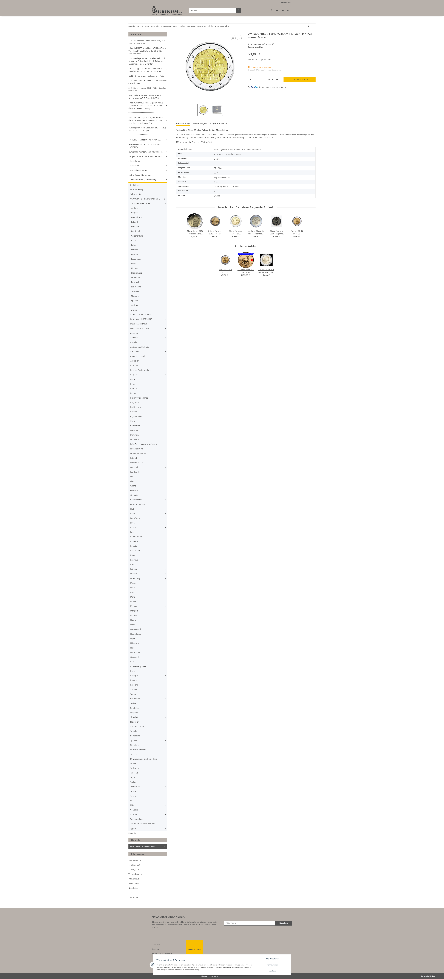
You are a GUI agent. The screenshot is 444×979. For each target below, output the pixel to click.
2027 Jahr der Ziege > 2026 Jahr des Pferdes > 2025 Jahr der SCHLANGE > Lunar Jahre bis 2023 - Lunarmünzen (145, 120)
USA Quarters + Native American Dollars (147, 199)
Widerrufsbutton (194, 949)
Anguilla (133, 342)
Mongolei (134, 611)
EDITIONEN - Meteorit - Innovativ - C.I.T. (145, 140)
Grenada (134, 495)
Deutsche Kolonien (138, 324)
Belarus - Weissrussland (140, 370)
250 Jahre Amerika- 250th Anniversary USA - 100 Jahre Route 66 (147, 42)
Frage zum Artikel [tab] (218, 123)
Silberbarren (133, 165)
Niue (132, 648)
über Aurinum (134, 860)
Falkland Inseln (136, 462)
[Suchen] (238, 10)
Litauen (134, 254)
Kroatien (134, 560)
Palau (132, 661)
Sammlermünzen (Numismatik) (142, 179)
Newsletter (133, 888)
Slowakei (135, 291)
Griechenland (137, 236)
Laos (132, 564)
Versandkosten (135, 874)
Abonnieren (283, 923)
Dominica (134, 435)
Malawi (133, 587)
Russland (134, 685)
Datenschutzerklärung (196, 922)
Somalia (133, 731)
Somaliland (135, 735)
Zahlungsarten (134, 869)
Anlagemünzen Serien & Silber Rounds (145, 156)
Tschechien (135, 786)
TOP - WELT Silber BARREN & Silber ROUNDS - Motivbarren (147, 82)
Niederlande (136, 273)
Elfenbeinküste (136, 448)
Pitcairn (133, 671)
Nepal (132, 624)
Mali (132, 592)
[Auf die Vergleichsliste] (233, 37)
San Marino (136, 286)
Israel (132, 523)
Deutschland (136, 217)
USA (132, 805)
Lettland (134, 249)
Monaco (134, 268)
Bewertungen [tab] (200, 123)
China (132, 421)
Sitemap (155, 949)
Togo (132, 777)
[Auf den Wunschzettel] (239, 37)
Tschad (133, 782)
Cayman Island (136, 416)
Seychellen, (135, 708)
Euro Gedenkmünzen (137, 170)
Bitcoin (133, 393)
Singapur (134, 712)
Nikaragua (134, 643)
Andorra (135, 208)
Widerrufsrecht (135, 883)
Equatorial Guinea (138, 453)
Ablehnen (272, 971)
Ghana (133, 486)
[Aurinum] (167, 10)
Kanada (133, 546)
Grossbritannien (137, 504)
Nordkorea (135, 652)
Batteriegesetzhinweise (162, 953)
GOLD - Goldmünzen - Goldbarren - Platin (146, 76)
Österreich (135, 277)
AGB (130, 892)
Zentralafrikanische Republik (142, 823)
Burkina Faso (136, 407)
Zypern (134, 310)
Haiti (132, 509)
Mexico (133, 601)
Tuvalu (133, 796)
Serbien (133, 703)
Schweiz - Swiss (136, 194)
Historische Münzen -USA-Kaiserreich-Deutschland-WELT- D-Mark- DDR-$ (144, 96)
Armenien (134, 351)
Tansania (134, 773)
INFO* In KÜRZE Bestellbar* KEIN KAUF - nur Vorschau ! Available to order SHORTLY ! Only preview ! (147, 51)
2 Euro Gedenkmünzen (140, 203)
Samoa (133, 694)
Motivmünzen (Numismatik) (140, 175)
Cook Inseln (135, 425)
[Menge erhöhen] (277, 79)
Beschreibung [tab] (183, 123)
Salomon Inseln (137, 726)
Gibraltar (134, 490)
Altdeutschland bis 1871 (140, 314)
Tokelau (133, 791)
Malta (133, 263)
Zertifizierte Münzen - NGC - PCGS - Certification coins (147, 89)
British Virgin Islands (139, 398)
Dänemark (134, 430)
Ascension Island (137, 356)
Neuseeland (135, 629)
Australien (134, 361)
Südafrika (134, 763)
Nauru (133, 620)
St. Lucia (133, 754)
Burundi (133, 411)
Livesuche (156, 944)
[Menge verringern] (250, 79)
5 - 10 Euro (135, 185)
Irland (133, 240)
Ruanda (133, 680)
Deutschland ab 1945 (139, 328)
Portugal (135, 282)
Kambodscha (136, 536)
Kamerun (134, 541)
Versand (267, 59)
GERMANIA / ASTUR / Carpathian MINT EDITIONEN (145, 145)
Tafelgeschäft (134, 865)
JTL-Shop (432, 976)
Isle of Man (135, 518)
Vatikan (260, 47)
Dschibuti (134, 439)
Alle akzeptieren (272, 959)
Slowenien (135, 296)
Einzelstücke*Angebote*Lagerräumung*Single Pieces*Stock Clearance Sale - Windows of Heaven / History (146, 105)
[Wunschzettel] (277, 10)
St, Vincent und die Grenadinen (143, 759)
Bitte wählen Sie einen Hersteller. (143, 847)
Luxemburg (136, 259)
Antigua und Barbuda (139, 347)
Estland (134, 222)
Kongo (133, 555)
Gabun (133, 481)
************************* (141, 113)
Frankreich (135, 231)
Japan (132, 532)
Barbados (134, 365)
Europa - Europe (137, 189)
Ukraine (133, 800)
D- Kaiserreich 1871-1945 (141, 319)
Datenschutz (133, 879)
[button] (271, 10)
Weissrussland (136, 819)
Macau (133, 583)
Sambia (133, 689)
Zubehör (132, 833)
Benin (132, 384)
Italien (134, 245)
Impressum (133, 897)
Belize (132, 379)
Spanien (134, 300)
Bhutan (133, 388)
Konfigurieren (272, 965)
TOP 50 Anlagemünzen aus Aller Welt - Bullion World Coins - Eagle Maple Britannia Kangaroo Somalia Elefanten (146, 61)
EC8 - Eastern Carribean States (143, 444)
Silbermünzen (134, 161)
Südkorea (134, 768)
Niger (132, 638)
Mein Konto (286, 2)
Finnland (135, 226)
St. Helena (134, 745)
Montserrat (135, 615)
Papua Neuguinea (138, 666)
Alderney (134, 333)
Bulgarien (134, 402)
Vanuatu (134, 810)
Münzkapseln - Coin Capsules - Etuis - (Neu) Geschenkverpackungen (147, 129)
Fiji (131, 476)
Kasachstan (135, 550)
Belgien (134, 212)
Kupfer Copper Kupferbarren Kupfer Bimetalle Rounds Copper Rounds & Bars (145, 70)
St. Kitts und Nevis (138, 749)
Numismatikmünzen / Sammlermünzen (145, 152)
